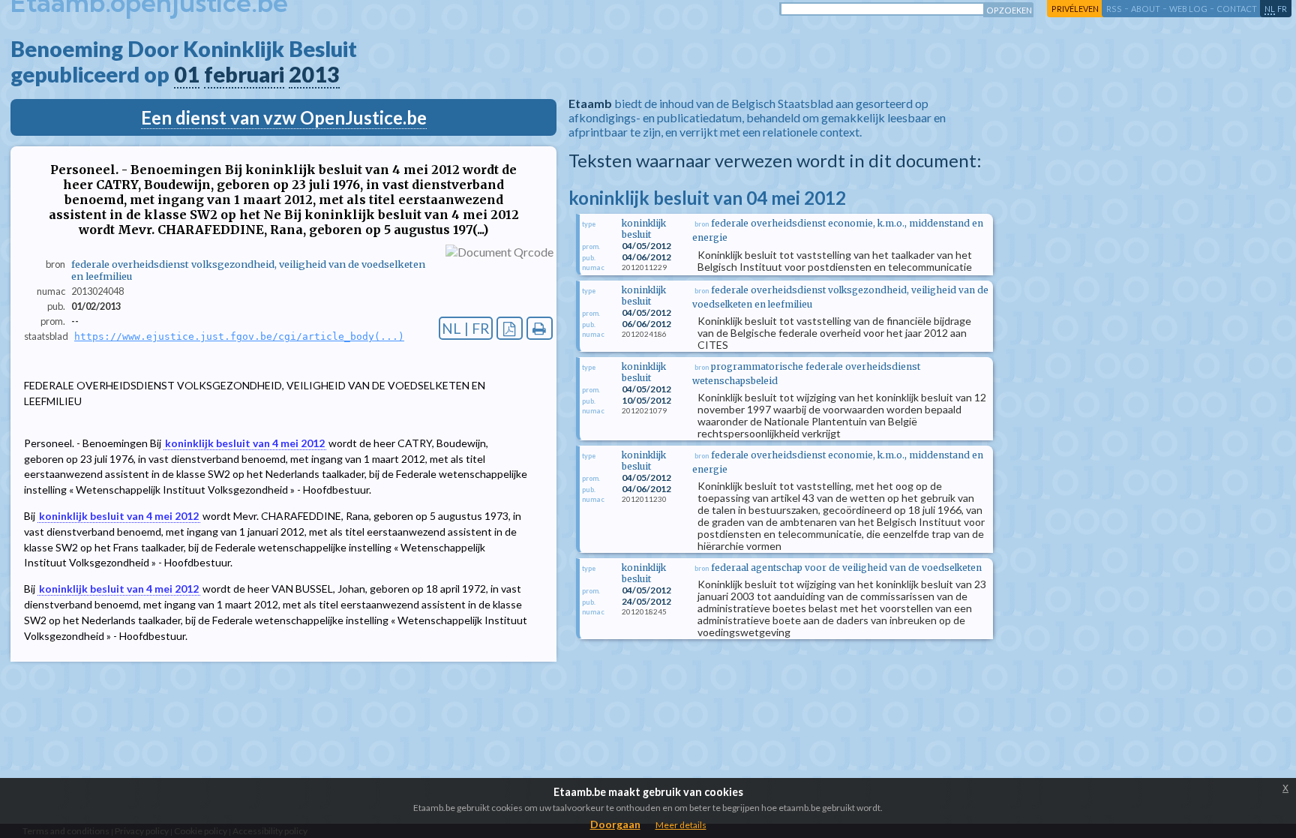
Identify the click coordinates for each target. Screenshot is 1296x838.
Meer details (681, 824)
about (1145, 9)
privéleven (1075, 9)
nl (1269, 9)
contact (1236, 9)
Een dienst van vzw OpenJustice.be (284, 117)
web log (1188, 9)
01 (187, 74)
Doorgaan (615, 824)
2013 (314, 74)
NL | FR (466, 328)
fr (1282, 9)
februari (244, 74)
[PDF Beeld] (509, 328)
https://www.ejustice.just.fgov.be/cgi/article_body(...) (239, 336)
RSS (1114, 9)
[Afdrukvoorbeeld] (539, 328)
